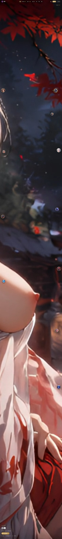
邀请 (41, 1)
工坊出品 (58, 1)
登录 (50, 1)
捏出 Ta (29, 1)
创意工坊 (33, 1)
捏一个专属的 (14, 535)
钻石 (36, 1)
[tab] (56, 90)
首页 (20, 1)
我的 (39, 1)
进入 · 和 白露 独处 (5, 533)
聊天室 (24, 1)
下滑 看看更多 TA (8, 535)
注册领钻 (54, 1)
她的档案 (2, 535)
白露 (3, 528)
